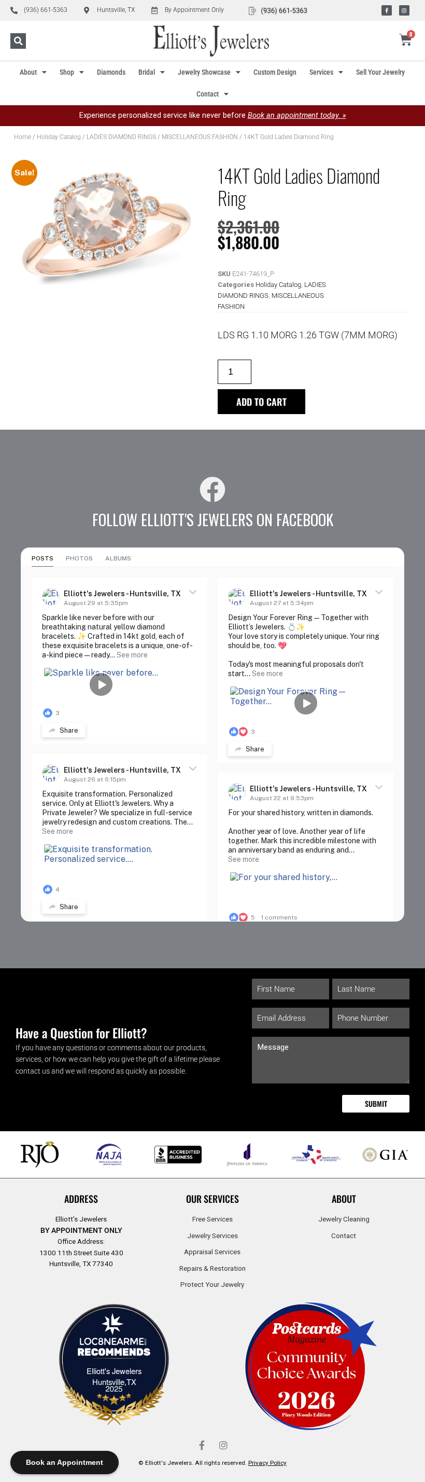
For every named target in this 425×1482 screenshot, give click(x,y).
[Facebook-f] (386, 10)
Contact (207, 94)
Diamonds (111, 72)
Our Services (212, 1198)
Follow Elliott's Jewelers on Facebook (212, 519)
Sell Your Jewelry (380, 72)
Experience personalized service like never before (212, 115)
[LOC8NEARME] (114, 1344)
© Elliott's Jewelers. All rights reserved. (212, 1462)
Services (321, 72)
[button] (18, 41)
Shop (67, 72)
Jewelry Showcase (204, 72)
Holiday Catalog (59, 137)
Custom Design (274, 72)
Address (81, 1198)
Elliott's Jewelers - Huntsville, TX (122, 593)
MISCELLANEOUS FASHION (200, 137)
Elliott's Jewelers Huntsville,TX (114, 1376)
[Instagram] (404, 10)
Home (22, 137)
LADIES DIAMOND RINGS (121, 137)
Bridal (146, 72)
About (28, 72)
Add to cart (261, 401)
